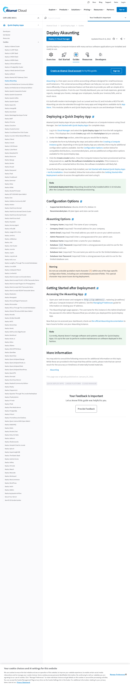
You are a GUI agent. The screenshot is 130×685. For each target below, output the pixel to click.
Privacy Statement (23, 682)
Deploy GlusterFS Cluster (13, 191)
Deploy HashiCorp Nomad (13, 208)
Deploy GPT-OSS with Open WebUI (16, 194)
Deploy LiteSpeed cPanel (13, 270)
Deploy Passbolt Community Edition (16, 383)
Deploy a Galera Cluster (12, 46)
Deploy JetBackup (11, 239)
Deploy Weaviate (10, 473)
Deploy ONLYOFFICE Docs (13, 349)
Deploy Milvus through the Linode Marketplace (20, 308)
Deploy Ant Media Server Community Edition (19, 84)
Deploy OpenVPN (10, 373)
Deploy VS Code (10, 466)
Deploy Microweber (11, 304)
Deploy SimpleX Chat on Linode (15, 445)
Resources (6, 38)
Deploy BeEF (9, 119)
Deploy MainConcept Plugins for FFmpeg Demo (20, 284)
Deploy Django (9, 160)
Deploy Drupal (9, 167)
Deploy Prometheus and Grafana (15, 418)
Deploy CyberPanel (11, 149)
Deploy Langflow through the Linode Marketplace (21, 263)
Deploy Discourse (10, 156)
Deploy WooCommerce (12, 480)
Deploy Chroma (10, 122)
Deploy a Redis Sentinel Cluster (15, 70)
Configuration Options (93, 147)
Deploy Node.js (10, 339)
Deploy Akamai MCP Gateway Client (16, 77)
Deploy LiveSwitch (11, 273)
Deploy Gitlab (9, 187)
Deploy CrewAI (9, 143)
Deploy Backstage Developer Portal (16, 115)
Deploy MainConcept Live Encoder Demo (18, 277)
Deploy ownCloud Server (13, 380)
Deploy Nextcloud (10, 335)
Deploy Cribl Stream (11, 146)
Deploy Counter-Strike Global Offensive (17, 136)
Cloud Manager (63, 130)
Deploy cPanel (9, 139)
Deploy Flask (9, 174)
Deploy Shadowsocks (12, 442)
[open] (126, 18)
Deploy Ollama (9, 345)
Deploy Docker (9, 163)
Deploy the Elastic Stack (12, 455)
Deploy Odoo (9, 342)
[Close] (126, 674)
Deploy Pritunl (9, 414)
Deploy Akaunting (11, 81)
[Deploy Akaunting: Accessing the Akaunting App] (85, 294)
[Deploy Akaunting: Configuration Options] (80, 201)
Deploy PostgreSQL (11, 411)
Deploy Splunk (9, 449)
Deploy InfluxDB (10, 229)
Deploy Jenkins (10, 235)
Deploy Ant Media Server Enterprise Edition (18, 88)
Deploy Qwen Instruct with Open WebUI (17, 421)
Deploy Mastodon (10, 294)
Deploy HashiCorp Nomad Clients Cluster (18, 211)
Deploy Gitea (9, 184)
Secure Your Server (11, 497)
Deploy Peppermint (11, 390)
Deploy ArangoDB (10, 108)
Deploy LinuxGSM (10, 266)
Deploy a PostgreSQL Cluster (14, 67)
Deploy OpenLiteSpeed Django (15, 359)
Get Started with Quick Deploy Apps (73, 125)
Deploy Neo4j (9, 328)
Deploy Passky (9, 387)
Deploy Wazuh (9, 469)
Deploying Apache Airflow (13, 493)
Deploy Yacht (9, 486)
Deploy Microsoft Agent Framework (16, 301)
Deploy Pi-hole (9, 400)
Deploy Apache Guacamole (13, 94)
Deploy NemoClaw (11, 325)
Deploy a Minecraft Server (13, 64)
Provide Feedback (86, 408)
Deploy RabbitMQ (10, 425)
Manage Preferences (117, 674)
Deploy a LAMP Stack (11, 50)
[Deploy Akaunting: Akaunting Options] (72, 219)
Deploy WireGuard (10, 476)
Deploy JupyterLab (11, 256)
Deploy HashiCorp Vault (12, 218)
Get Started (6, 35)
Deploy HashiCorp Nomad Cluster (15, 215)
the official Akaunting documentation (107, 321)
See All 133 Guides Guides (13, 500)
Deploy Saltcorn (10, 438)
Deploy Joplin (9, 253)
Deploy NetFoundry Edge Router (15, 332)
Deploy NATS (9, 321)
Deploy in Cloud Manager (59, 39)
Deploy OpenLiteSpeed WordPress (16, 370)
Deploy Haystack (10, 222)
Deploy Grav (9, 198)
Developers (6, 31)
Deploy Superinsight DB (12, 452)
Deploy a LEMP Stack (11, 53)
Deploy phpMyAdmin (12, 397)
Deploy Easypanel (10, 170)
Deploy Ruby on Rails (12, 435)
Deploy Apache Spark (11, 101)
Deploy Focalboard (11, 177)
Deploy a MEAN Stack (11, 57)
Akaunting (50, 81)
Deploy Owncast (10, 376)
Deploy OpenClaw (10, 356)
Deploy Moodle (10, 315)
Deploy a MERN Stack (11, 60)
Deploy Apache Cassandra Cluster (15, 91)
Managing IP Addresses (103, 302)
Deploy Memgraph (11, 297)
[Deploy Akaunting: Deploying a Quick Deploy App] (92, 116)
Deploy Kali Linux (10, 260)
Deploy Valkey (9, 462)
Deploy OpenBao (10, 352)
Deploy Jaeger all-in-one (13, 232)
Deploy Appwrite (10, 105)
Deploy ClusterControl (12, 129)
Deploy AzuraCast (10, 112)
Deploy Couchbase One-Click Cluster (16, 132)
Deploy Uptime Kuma (12, 459)
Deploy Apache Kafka (11, 98)
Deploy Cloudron (10, 125)
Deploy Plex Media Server (13, 407)
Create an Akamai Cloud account (66, 70)
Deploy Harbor (9, 205)
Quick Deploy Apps (68, 26)
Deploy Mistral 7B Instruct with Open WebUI (18, 311)
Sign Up (116, 71)
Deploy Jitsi (8, 242)
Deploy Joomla (10, 249)
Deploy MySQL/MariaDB (12, 318)
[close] (38, 18)
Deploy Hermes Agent (12, 225)
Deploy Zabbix (9, 490)
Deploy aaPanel (10, 74)
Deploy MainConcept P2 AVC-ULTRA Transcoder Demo (22, 280)
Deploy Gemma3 (10, 180)
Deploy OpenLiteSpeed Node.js (15, 363)
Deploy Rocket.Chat (11, 431)
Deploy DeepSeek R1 (11, 153)
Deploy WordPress (11, 483)
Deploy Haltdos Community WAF (15, 201)
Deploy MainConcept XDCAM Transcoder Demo (20, 290)
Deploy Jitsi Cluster (11, 246)
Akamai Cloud (51, 26)
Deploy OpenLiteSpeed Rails (14, 366)
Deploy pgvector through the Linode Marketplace (21, 394)
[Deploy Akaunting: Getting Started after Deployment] (97, 288)
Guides (81, 26)
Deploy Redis (9, 428)
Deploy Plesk (9, 404)
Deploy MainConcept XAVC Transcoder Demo (19, 287)
